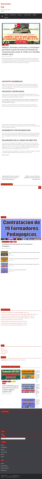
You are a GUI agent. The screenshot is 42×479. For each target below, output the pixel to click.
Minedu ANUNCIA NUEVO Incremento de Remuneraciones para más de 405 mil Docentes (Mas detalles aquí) (10, 178)
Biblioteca (20, 14)
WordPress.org (3, 353)
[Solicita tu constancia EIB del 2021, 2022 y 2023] (4, 270)
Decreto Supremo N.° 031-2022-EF (12, 84)
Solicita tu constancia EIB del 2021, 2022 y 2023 (17, 269)
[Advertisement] (21, 72)
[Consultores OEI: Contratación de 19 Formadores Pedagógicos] (21, 229)
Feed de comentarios (4, 351)
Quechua (6, 14)
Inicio (11, 241)
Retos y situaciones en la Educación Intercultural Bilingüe (11, 324)
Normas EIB (13, 381)
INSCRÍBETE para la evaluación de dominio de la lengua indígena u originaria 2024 (24, 264)
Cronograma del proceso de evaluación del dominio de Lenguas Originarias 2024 (23, 258)
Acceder (2, 348)
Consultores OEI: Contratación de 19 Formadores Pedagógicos (17, 245)
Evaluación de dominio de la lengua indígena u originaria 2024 (12, 323)
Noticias (6, 17)
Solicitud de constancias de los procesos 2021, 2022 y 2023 (11, 321)
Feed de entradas (4, 350)
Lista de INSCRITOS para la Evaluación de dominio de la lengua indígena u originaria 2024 (24, 253)
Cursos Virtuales (27, 14)
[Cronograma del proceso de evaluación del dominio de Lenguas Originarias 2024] (4, 259)
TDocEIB (10, 56)
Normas (34, 14)
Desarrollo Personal (5, 241)
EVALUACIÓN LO (13, 14)
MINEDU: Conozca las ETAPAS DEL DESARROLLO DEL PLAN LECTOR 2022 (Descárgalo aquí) (32, 178)
